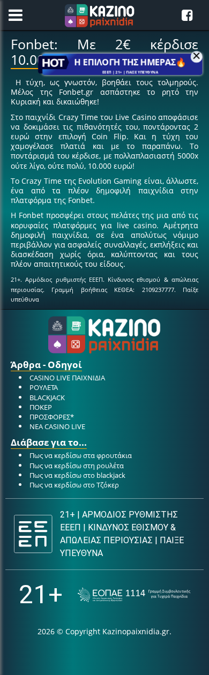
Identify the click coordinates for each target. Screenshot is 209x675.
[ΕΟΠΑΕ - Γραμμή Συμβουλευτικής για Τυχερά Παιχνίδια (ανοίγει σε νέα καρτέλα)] (134, 595)
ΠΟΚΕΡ (40, 407)
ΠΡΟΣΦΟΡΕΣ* (51, 417)
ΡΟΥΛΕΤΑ (43, 387)
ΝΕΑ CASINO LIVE (57, 426)
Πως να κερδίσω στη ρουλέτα (76, 465)
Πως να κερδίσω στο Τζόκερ (74, 485)
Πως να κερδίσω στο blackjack (77, 475)
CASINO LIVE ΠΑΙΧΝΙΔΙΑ (67, 377)
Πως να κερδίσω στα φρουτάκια (80, 455)
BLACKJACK (47, 397)
